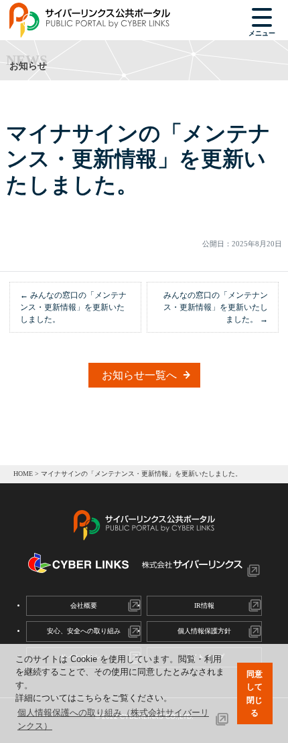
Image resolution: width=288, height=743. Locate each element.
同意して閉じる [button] (254, 693)
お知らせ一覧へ (139, 375)
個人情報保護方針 (204, 631)
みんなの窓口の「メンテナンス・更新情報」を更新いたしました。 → (215, 307)
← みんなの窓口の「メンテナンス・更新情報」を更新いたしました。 (73, 307)
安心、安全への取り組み (84, 631)
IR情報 (204, 605)
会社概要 (83, 605)
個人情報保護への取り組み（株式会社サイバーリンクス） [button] (113, 719)
